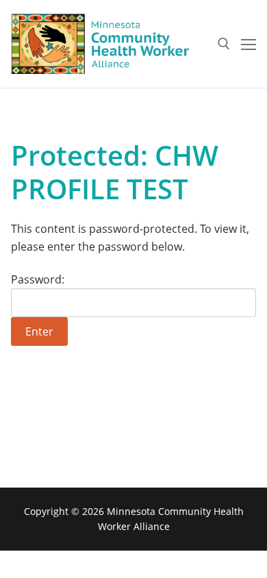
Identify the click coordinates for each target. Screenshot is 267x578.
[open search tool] (224, 44)
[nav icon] (248, 43)
